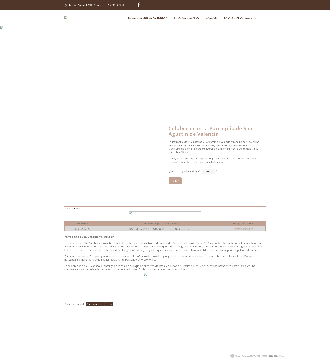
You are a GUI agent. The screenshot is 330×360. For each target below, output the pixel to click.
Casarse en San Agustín (240, 17)
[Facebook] (138, 5)
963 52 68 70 (118, 5)
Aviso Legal (191, 356)
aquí (220, 162)
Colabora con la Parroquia (147, 17)
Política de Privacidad (169, 356)
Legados (211, 17)
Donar (109, 304)
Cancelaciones (139, 340)
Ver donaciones (95, 304)
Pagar (175, 180)
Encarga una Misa (139, 330)
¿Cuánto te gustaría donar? (184, 171)
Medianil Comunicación (141, 356)
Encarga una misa (186, 17)
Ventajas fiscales (243, 228)
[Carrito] (264, 18)
